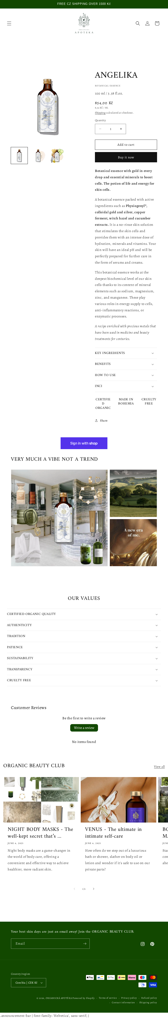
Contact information (123, 1002)
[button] (9, 23)
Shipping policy (148, 1002)
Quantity (100, 120)
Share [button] (104, 420)
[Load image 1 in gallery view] (19, 155)
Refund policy (149, 998)
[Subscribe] (84, 943)
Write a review (84, 727)
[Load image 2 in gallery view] (38, 155)
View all (159, 767)
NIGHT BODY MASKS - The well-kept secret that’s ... (40, 833)
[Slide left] (74, 889)
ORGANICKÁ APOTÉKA (59, 998)
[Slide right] (93, 889)
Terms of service (108, 998)
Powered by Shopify (83, 998)
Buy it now (126, 157)
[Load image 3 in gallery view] (57, 155)
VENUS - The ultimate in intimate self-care (113, 833)
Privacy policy (129, 998)
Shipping (100, 112)
